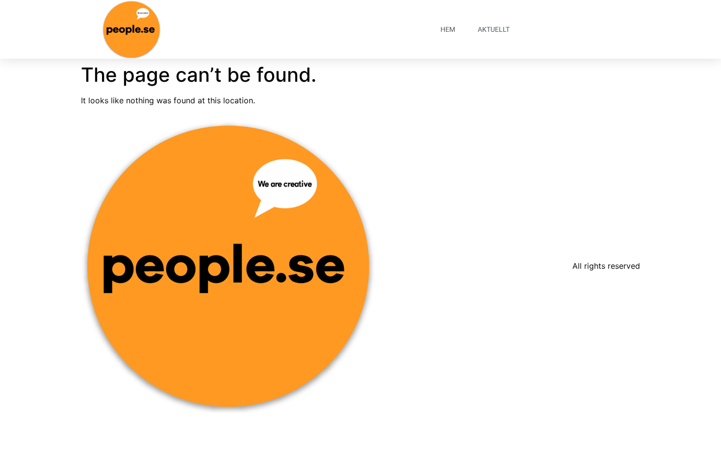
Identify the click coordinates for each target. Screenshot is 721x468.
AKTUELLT (494, 29)
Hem (447, 29)
